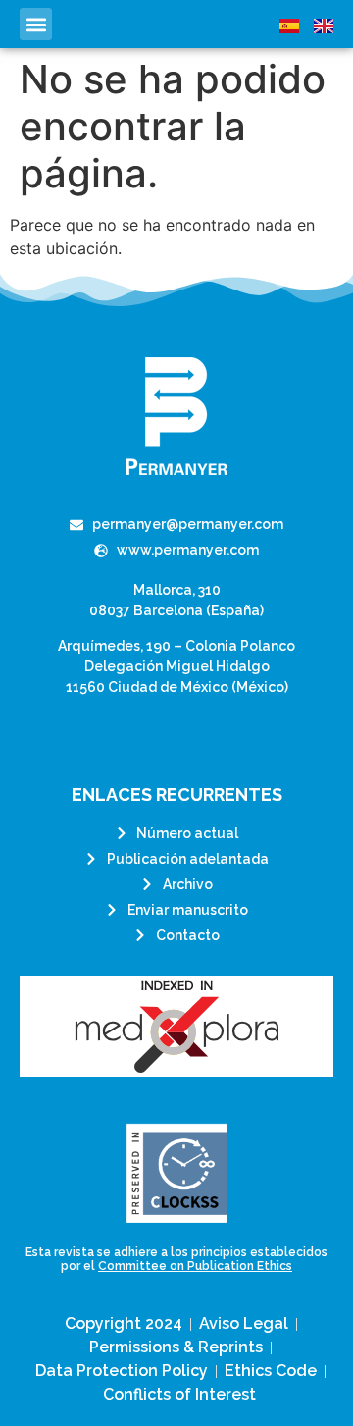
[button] (36, 24)
